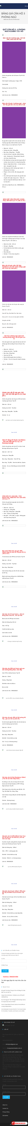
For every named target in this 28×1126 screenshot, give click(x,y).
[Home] (1, 19)
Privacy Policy (6, 1112)
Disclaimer (5, 1115)
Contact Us (5, 1108)
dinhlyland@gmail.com (12, 1044)
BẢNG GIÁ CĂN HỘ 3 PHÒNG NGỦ (11, 19)
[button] (3, 57)
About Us (5, 1105)
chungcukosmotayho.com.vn (14, 1048)
